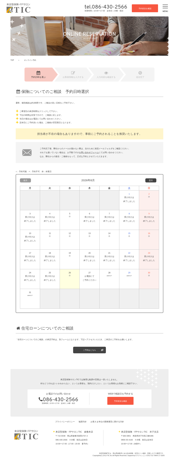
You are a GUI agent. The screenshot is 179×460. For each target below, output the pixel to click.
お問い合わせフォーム (89, 152)
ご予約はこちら (89, 350)
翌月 (151, 180)
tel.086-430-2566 (106, 7)
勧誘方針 (83, 421)
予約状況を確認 (145, 8)
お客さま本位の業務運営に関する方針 (107, 421)
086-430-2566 (60, 400)
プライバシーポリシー (65, 421)
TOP (12, 60)
